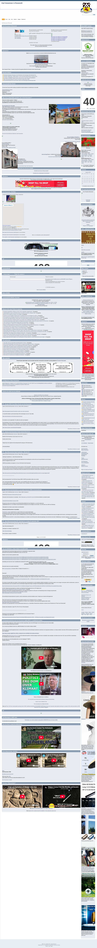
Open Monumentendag (7, 531)
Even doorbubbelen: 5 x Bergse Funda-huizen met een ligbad (15, 328)
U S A (82, 153)
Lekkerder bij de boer (88, 83)
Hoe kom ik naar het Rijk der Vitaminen (72, 141)
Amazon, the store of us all (88, 299)
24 (82, 181)
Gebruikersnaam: (85, 552)
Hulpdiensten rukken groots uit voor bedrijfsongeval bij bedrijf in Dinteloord (17, 345)
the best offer (87, 30)
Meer (3, 770)
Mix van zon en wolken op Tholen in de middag (12, 314)
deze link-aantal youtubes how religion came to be (43, 808)
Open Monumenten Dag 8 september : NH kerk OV (17, 452)
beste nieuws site (84, 539)
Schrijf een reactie (76, 428)
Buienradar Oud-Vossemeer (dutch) (9, 232)
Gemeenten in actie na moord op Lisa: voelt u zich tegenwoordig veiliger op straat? (88, 486)
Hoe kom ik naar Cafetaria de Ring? (9, 147)
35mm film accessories (85, 249)
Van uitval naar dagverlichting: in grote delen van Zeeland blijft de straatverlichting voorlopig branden (22, 318)
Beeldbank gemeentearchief (7, 774)
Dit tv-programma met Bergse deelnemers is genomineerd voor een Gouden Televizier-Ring (21, 316)
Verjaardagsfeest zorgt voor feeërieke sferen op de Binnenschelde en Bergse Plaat (19, 312)
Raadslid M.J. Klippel (7, 511)
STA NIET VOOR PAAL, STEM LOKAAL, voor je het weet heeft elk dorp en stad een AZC (20, 76)
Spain (86, 156)
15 (91, 178)
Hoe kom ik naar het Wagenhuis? (8, 385)
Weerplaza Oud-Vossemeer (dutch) (9, 234)
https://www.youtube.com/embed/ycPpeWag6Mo (12, 427)
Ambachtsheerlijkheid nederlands (88, 220)
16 (93, 178)
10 (82, 178)
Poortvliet (83, 455)
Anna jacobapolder (85, 462)
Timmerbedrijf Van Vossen (7, 89)
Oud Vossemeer (84, 448)
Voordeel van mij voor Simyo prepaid (41, 170)
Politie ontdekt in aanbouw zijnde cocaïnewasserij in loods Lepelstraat (16, 346)
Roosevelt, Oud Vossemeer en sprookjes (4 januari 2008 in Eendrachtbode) (23, 489)
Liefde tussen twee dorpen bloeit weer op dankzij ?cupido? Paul (88, 423)
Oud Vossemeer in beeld (7, 779)
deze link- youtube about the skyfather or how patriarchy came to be (43, 810)
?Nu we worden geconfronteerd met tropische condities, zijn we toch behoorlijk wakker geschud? (22, 334)
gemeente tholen (84, 459)
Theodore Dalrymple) (61, 360)
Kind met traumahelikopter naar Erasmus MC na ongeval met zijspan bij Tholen (18, 344)
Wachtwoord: (85, 553)
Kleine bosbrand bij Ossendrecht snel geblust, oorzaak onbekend (16, 348)
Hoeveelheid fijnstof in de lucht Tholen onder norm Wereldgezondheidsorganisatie (20, 80)
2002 (82, 570)
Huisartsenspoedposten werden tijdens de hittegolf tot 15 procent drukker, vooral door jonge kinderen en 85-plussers (25, 320)
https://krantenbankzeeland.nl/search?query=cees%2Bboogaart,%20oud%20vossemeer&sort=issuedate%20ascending (25, 558)
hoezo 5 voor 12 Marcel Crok (41, 701)
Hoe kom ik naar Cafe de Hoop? (54, 156)
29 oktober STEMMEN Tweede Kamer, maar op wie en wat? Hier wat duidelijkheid (19, 77)
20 (87, 180)
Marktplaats (45, 251)
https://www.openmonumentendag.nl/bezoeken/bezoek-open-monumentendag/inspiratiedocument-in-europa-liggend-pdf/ (26, 473)
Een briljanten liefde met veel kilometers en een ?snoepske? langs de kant (88, 526)
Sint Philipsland (84, 461)
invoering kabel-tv (7, 568)
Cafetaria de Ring (5, 144)
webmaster (16, 406)
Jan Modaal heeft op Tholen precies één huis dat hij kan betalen (15, 326)
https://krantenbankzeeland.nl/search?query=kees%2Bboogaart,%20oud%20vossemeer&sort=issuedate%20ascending (25, 557)
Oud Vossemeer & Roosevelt (11, 3)
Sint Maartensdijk (84, 453)
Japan (91, 156)
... (77, 516)
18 (84, 180)
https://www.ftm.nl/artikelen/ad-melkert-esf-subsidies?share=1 (14, 589)
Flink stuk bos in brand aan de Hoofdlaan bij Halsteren (13, 354)
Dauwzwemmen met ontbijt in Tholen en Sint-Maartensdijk (14, 327)
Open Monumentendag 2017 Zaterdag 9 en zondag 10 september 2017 (22, 521)
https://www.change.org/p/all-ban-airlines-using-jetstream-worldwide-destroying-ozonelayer (20, 633)
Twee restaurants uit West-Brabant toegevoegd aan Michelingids (15, 322)
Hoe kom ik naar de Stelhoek (7, 119)
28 (89, 181)
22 (91, 180)
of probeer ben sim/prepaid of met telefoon (41, 173)
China (82, 157)
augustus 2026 (88, 172)
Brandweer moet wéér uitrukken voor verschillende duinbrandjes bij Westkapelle (87, 521)
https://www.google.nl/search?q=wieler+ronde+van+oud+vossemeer (16, 411)
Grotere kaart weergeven (6, 225)
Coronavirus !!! (84, 533)
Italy (88, 156)
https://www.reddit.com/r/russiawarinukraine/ (10, 602)
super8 (82, 252)
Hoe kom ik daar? (41, 254)
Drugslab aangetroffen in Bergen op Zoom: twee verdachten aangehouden (17, 311)
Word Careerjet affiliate (41, 289)
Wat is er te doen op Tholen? (86, 469)
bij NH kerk (88, 201)
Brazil (92, 153)
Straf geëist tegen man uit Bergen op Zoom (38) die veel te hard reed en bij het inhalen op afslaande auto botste (24, 331)
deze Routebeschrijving (13, 230)
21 (89, 180)
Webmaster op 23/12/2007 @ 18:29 (28, 497)
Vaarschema (31, 53)
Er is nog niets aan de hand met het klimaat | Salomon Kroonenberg (41, 699)
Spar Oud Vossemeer (22, 160)
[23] (93, 180)
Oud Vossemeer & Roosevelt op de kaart (13, 494)
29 (91, 181)
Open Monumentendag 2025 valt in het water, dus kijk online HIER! (16, 79)
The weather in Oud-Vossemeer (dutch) (10, 237)
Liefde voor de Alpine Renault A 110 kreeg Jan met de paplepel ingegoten (88, 505)
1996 (83, 563)
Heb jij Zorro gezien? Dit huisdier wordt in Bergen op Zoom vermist (87, 482)
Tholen (82, 458)
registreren (88, 558)
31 (82, 183)
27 (87, 181)
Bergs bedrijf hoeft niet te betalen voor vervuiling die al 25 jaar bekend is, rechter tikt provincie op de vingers (24, 336)
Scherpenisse (84, 454)
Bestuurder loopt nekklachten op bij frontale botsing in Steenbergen (16, 352)
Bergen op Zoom (84, 466)
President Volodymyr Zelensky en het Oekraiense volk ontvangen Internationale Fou (20, 75)
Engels (88, 224)
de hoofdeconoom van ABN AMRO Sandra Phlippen (62, 279)
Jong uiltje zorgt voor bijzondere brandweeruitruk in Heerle (14, 342)
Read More (70, 428)
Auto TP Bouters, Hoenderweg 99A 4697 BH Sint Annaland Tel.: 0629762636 (41, 250)
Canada (85, 153)
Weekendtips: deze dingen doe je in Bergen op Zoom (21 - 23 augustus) (17, 332)
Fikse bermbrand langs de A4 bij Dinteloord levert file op (14, 353)
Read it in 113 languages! (88, 225)
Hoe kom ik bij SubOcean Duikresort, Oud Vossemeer (12, 133)
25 (84, 181)
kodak (82, 245)
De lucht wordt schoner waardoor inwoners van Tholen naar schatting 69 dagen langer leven (21, 319)
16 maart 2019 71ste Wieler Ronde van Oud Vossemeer (18, 404)
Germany (90, 154)
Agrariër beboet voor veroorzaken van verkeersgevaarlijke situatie (16, 349)
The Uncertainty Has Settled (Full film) (41, 703)
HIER (10, 776)
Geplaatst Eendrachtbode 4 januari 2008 (10, 500)
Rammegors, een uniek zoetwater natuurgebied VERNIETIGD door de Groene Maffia (41, 719)
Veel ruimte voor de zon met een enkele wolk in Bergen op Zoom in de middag (87, 491)
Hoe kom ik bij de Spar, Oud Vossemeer (25, 166)
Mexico (89, 153)
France (82, 156)
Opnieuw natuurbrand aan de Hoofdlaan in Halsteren (13, 350)
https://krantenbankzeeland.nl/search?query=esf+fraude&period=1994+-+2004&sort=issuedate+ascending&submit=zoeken (26, 579)
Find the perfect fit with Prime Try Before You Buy (41, 400)
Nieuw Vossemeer (84, 449)
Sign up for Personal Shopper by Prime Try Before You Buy (41, 399)
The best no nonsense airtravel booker (88, 621)
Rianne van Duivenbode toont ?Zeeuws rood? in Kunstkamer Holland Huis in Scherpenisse (21, 324)
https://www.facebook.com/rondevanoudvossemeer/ (12, 416)
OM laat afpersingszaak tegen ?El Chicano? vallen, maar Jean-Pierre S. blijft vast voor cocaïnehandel (23, 330)
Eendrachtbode (88, 439)
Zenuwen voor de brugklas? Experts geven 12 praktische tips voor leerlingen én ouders (20, 315)
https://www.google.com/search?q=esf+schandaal (11, 592)
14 (89, 178)
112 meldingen (84, 443)
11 (84, 178)
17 (82, 180)
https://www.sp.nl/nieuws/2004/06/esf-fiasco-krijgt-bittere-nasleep (14, 591)
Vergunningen (90, 443)
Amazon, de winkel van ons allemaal (41, 395)
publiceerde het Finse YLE (14, 635)
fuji (82, 247)
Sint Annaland (84, 452)
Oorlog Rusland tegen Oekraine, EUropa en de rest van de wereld (87, 591)
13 (87, 178)
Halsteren (83, 465)
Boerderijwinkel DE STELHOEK (8, 105)
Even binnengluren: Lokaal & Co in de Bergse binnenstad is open (16, 323)
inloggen (93, 557)
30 (93, 181)
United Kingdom (84, 154)
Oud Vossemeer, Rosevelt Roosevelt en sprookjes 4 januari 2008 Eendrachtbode (87, 131)
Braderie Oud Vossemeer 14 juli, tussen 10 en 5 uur (17, 431)
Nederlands (83, 599)
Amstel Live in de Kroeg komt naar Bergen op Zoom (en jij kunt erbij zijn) (17, 335)
